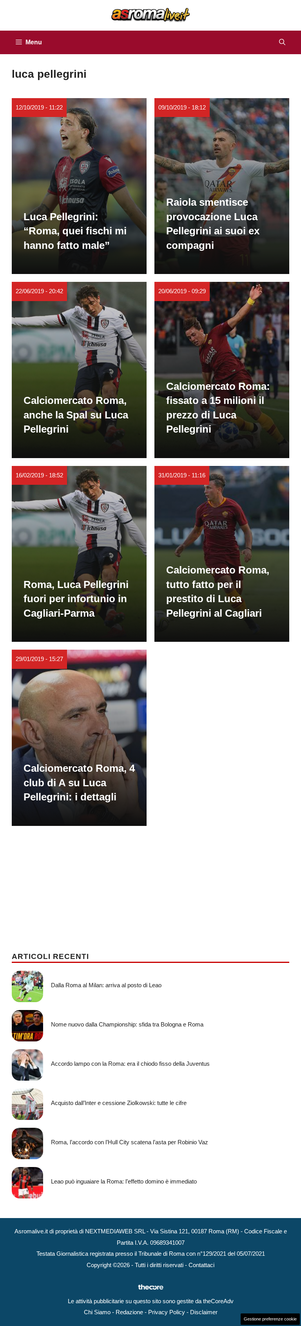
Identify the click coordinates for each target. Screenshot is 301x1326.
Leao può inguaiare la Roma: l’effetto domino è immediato (124, 1181)
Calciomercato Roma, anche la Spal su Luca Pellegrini (76, 415)
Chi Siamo (97, 1312)
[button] (282, 42)
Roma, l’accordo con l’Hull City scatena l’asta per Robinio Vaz (129, 1142)
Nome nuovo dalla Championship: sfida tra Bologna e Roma (127, 1024)
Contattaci (201, 1265)
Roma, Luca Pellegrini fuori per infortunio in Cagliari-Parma (76, 599)
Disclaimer (204, 1312)
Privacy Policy (166, 1312)
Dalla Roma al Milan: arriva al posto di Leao (106, 985)
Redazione (129, 1312)
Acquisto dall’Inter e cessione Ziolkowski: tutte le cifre (119, 1103)
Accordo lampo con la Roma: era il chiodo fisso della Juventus (130, 1063)
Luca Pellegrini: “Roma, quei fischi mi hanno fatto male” (75, 231)
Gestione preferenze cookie (270, 1319)
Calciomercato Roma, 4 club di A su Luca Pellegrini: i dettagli (79, 782)
